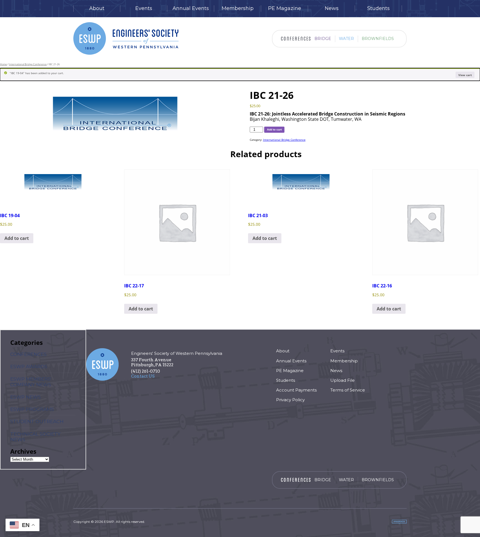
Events (143, 8)
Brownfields (378, 38)
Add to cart (274, 129)
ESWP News (25, 397)
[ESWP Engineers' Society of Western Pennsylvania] (126, 38)
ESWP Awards (28, 366)
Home (3, 64)
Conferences (28, 354)
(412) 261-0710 (145, 371)
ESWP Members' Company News (30, 381)
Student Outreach (37, 421)
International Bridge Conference (28, 64)
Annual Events (190, 8)
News (332, 8)
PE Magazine (284, 8)
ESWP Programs (32, 409)
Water (346, 38)
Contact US (143, 376)
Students (378, 8)
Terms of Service (347, 390)
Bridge (322, 38)
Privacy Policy (290, 399)
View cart (465, 75)
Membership (238, 8)
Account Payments (296, 390)
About (96, 8)
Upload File (342, 380)
